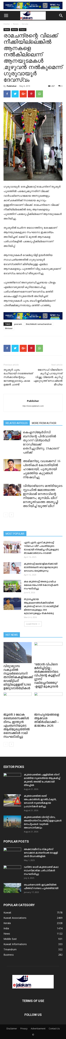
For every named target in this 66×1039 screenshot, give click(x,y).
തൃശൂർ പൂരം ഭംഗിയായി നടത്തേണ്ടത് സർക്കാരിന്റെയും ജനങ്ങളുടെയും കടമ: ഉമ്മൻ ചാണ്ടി (18, 377)
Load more (31, 623)
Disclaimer (12, 1028)
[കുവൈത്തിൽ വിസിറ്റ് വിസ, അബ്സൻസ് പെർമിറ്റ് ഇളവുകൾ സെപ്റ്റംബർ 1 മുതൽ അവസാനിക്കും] (12, 822)
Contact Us (54, 1028)
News (15, 23)
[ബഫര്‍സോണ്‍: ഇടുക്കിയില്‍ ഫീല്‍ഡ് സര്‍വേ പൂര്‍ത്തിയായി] (12, 888)
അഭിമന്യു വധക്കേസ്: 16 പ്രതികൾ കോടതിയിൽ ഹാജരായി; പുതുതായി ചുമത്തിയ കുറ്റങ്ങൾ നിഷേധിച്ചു (41, 469)
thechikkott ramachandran (39, 324)
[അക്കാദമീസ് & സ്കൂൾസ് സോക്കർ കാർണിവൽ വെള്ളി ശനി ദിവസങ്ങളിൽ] (12, 854)
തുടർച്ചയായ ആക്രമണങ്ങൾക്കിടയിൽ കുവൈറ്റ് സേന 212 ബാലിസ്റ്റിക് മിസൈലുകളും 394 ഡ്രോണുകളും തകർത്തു (41, 606)
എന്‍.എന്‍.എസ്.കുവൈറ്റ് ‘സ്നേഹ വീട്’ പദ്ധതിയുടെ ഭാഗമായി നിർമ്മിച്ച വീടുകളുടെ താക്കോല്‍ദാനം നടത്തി (41, 548)
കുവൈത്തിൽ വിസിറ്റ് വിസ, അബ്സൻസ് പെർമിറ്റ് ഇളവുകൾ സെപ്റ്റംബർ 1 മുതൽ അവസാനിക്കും (43, 823)
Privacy (23, 1028)
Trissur (22, 29)
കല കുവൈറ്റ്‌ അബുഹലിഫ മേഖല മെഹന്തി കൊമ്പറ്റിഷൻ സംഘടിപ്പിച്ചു (41, 585)
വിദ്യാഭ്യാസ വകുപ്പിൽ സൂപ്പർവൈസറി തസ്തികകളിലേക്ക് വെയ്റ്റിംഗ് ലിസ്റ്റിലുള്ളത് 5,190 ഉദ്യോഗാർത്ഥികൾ (18, 677)
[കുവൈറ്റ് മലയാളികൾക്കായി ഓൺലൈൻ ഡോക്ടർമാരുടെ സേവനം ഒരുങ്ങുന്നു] (12, 568)
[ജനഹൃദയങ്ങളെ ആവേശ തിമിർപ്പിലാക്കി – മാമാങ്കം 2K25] (48, 702)
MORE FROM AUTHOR (44, 423)
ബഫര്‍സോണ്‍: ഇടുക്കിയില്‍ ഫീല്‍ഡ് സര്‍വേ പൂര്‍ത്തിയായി (41, 886)
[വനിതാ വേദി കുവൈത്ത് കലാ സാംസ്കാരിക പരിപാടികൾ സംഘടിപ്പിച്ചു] (12, 871)
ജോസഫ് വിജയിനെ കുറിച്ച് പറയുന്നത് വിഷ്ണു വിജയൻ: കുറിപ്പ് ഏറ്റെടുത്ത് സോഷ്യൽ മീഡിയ (47, 377)
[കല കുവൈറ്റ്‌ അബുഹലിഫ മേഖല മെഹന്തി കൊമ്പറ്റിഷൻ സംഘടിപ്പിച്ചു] (12, 586)
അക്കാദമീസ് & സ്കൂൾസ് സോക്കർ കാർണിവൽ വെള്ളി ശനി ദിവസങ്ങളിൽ (41, 853)
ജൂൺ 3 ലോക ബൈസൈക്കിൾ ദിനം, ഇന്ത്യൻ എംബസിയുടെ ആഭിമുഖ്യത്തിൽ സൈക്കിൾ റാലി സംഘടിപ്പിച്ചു (17, 725)
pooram (18, 324)
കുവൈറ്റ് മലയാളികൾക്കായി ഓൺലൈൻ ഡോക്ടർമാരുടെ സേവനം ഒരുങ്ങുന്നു (41, 567)
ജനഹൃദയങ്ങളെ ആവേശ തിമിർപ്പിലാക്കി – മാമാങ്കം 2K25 (46, 720)
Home (7, 23)
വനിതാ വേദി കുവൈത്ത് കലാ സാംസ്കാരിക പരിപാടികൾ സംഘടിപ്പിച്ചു (41, 870)
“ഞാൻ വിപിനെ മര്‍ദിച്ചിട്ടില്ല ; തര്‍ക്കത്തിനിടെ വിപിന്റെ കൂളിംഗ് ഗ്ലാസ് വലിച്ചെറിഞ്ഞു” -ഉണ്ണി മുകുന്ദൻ (47, 675)
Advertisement (38, 1028)
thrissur (9, 328)
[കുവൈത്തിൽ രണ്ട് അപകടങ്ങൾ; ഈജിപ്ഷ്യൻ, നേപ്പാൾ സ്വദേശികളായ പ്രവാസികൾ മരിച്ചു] (12, 800)
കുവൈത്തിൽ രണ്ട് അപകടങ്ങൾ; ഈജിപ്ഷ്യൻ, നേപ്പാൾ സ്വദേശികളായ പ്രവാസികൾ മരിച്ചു (40, 801)
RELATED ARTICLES (17, 423)
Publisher (12, 86)
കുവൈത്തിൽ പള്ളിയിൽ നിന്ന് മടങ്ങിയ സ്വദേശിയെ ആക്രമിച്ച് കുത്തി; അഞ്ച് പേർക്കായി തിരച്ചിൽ (42, 780)
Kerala (25, 23)
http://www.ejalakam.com (33, 406)
